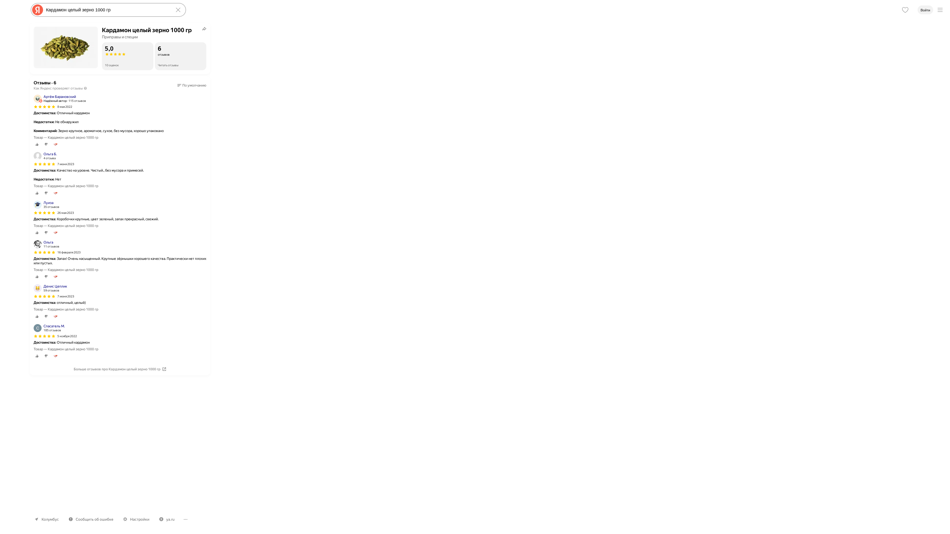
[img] (44, 107)
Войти (925, 10)
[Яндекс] (37, 9)
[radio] (37, 144)
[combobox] (107, 9)
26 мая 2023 (65, 213)
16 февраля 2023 (69, 252)
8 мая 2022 (64, 107)
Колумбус (50, 519)
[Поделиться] (204, 29)
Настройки (139, 519)
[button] (191, 85)
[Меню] (940, 10)
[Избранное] (905, 9)
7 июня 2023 (65, 164)
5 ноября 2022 (67, 336)
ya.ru (170, 519)
